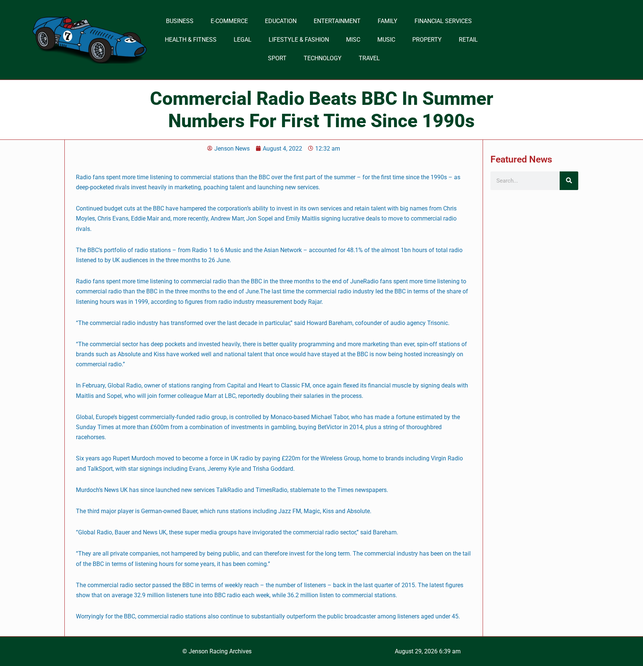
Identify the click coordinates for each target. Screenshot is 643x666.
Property (427, 39)
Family (387, 21)
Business (179, 21)
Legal (243, 39)
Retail (468, 39)
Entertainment (337, 21)
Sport (277, 58)
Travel (369, 58)
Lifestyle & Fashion (299, 39)
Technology (323, 58)
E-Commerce (229, 21)
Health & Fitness (191, 39)
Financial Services (443, 21)
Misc (353, 39)
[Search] (569, 180)
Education (281, 21)
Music (386, 39)
